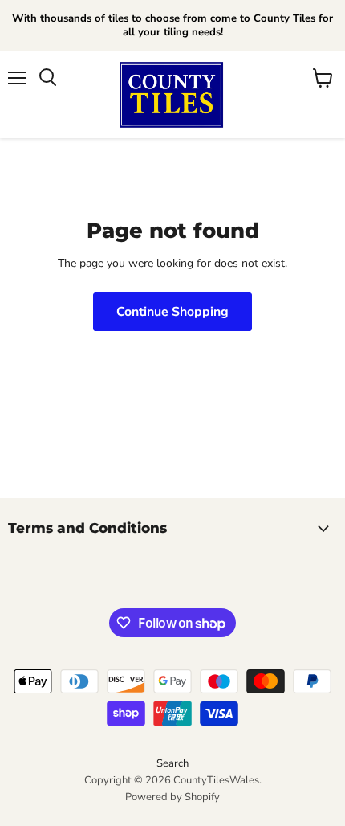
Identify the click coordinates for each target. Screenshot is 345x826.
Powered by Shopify (172, 797)
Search (172, 763)
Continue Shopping (172, 312)
